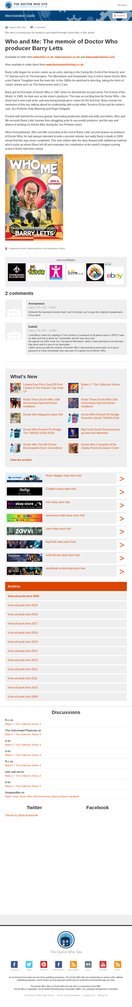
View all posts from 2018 (23, 614)
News (117, 970)
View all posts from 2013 (23, 660)
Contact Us (89, 995)
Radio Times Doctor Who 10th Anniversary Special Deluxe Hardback (41, 403)
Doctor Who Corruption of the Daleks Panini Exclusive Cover (100, 446)
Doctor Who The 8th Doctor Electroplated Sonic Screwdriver (42, 446)
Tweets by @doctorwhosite (21, 815)
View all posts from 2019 (23, 605)
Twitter (29, 970)
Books (62, 248)
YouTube (103, 970)
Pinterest (44, 970)
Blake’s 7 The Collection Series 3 (100, 386)
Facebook (14, 970)
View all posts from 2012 (23, 669)
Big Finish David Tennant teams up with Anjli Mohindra (100, 431)
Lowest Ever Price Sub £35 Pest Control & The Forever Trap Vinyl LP (43, 388)
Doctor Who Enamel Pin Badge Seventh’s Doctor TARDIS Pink (100, 416)
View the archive (21, 459)
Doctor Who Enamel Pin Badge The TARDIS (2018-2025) (42, 431)
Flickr (88, 970)
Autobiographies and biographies (42, 248)
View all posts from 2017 (23, 623)
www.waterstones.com (100, 57)
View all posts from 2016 (23, 632)
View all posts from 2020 (23, 596)
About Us (103, 995)
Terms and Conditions (68, 995)
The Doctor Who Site (66, 952)
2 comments (40, 27)
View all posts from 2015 (23, 641)
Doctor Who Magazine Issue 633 (43, 414)
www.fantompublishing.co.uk (65, 64)
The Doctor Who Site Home (39, 995)
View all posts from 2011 (22, 678)
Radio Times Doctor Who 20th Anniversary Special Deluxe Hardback (99, 403)
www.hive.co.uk (43, 57)
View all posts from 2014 (23, 650)
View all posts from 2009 (23, 696)
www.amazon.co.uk (67, 57)
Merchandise (58, 970)
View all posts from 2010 (23, 687)
